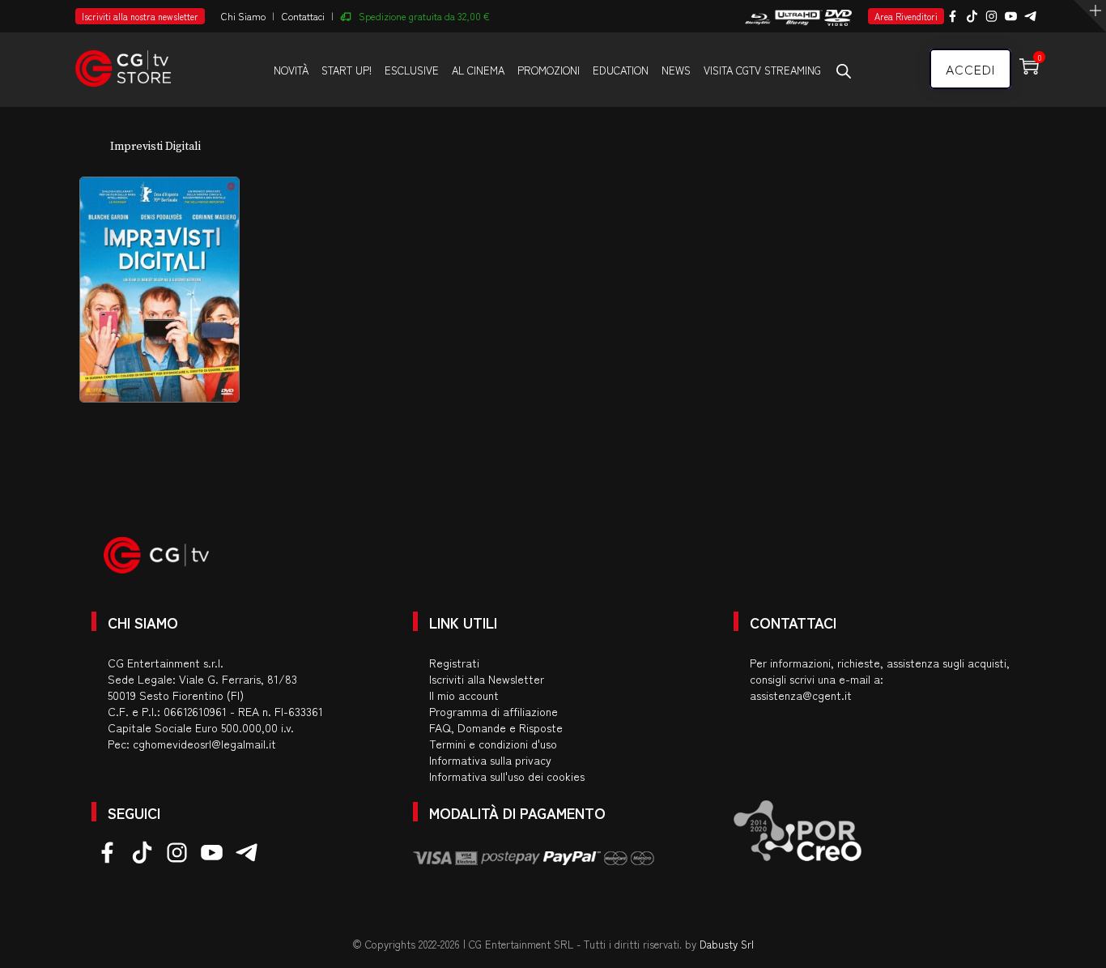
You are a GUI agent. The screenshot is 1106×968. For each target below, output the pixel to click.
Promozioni (548, 70)
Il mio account (464, 695)
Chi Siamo (243, 16)
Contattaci (303, 16)
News (676, 70)
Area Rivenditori (906, 16)
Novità (291, 70)
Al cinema (478, 70)
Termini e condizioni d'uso (493, 744)
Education (621, 70)
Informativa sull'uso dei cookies (507, 776)
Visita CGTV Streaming (762, 70)
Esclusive (412, 70)
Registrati (454, 663)
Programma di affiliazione (493, 711)
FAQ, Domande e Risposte (496, 727)
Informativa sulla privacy (490, 760)
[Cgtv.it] (123, 61)
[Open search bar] (844, 70)
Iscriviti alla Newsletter (486, 679)
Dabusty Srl (727, 944)
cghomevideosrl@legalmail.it (204, 744)
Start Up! (346, 70)
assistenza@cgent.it (801, 695)
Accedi (970, 69)
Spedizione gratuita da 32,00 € (424, 16)
